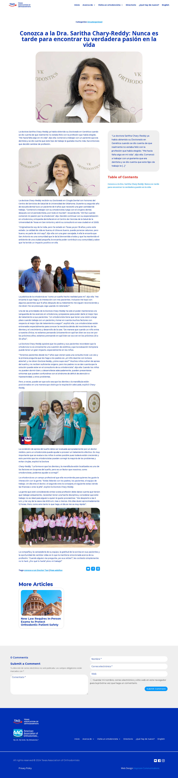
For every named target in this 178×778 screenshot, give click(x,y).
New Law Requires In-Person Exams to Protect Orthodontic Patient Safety (41, 621)
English (165, 5)
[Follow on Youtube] (88, 569)
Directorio (131, 5)
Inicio (77, 5)
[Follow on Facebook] (93, 569)
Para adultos (56, 570)
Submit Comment (156, 689)
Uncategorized (94, 22)
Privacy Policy (25, 768)
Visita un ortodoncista (109, 5)
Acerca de (88, 5)
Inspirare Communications (146, 768)
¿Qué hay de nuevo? (149, 5)
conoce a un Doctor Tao (36, 570)
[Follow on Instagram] (98, 569)
